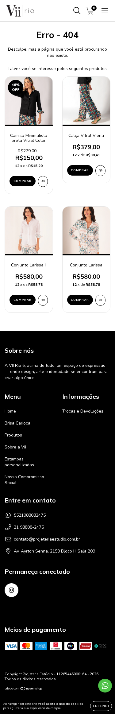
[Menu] (104, 10)
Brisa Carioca (17, 423)
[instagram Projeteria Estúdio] (11, 590)
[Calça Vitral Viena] (100, 170)
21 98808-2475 (29, 527)
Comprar (22, 181)
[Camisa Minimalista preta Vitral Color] (43, 181)
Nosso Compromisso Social (24, 480)
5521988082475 (30, 515)
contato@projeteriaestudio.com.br (47, 539)
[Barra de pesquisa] (77, 10)
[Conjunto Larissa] (100, 300)
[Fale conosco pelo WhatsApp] (105, 686)
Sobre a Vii (15, 447)
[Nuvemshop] (24, 689)
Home (10, 411)
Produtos (13, 435)
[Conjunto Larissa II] (43, 300)
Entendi (101, 706)
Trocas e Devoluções (82, 411)
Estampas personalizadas (19, 462)
